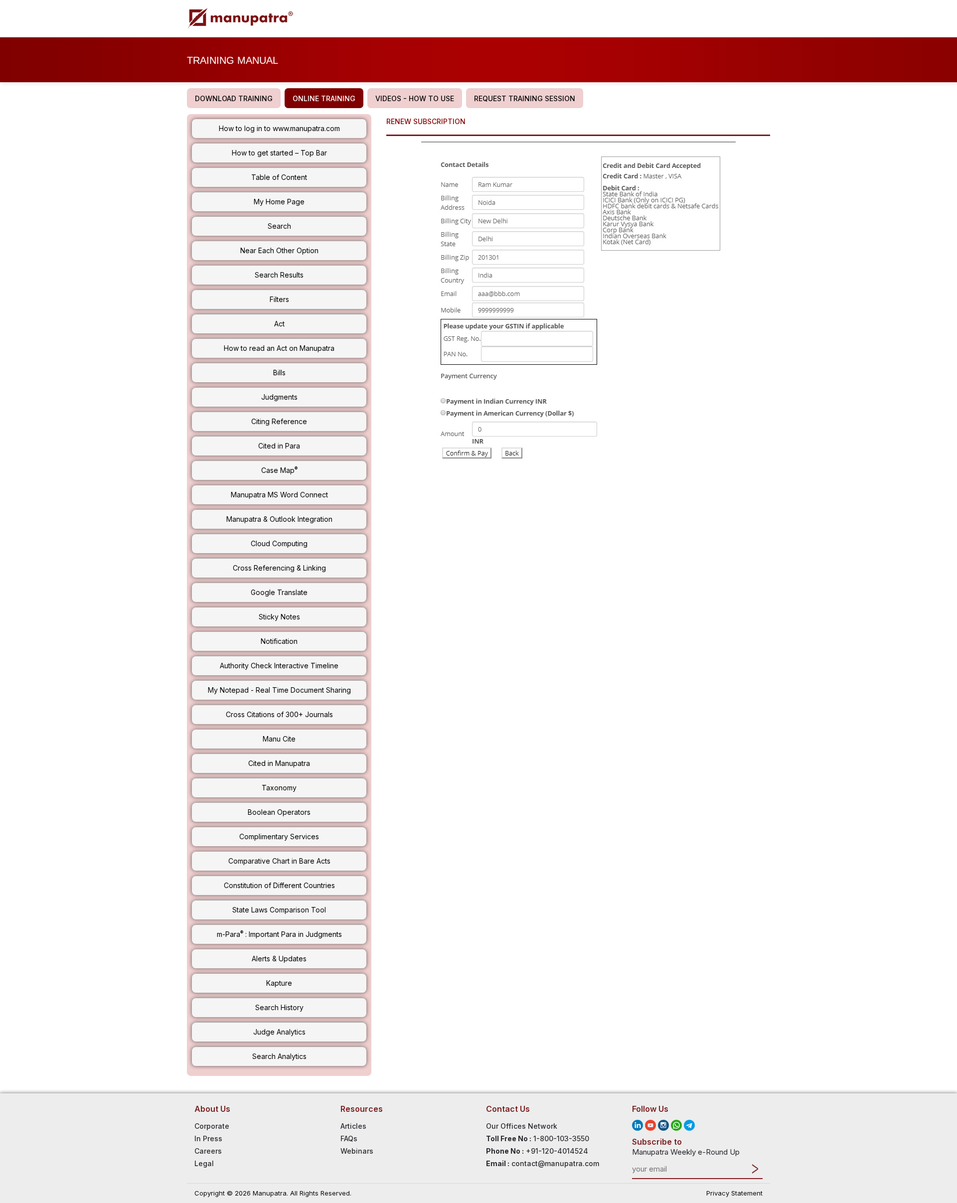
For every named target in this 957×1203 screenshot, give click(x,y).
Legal (204, 1163)
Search (279, 226)
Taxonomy (279, 787)
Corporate (211, 1126)
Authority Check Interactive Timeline (279, 665)
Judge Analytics (279, 1032)
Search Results (279, 275)
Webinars (356, 1151)
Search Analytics (279, 1056)
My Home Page (279, 201)
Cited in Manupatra (279, 763)
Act (279, 323)
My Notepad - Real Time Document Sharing (279, 690)
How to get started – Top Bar (279, 153)
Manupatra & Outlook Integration (279, 519)
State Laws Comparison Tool (279, 909)
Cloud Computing (279, 543)
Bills (279, 372)
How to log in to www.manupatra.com (279, 128)
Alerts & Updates (279, 958)
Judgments (279, 397)
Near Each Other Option (279, 250)
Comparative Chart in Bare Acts (279, 861)
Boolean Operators (279, 812)
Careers (208, 1151)
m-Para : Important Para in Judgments (279, 933)
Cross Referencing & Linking (279, 568)
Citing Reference (279, 421)
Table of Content (279, 177)
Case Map (279, 469)
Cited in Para (279, 446)
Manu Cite (279, 739)
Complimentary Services (279, 836)
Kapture (279, 983)
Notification (279, 641)
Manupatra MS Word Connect (279, 494)
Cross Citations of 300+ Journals (279, 714)
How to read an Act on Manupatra (279, 348)
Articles (353, 1126)
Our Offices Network (521, 1126)
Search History (279, 1007)
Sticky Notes (279, 616)
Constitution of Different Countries (279, 885)
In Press (208, 1138)
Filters (279, 299)
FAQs (348, 1138)
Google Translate (279, 592)
